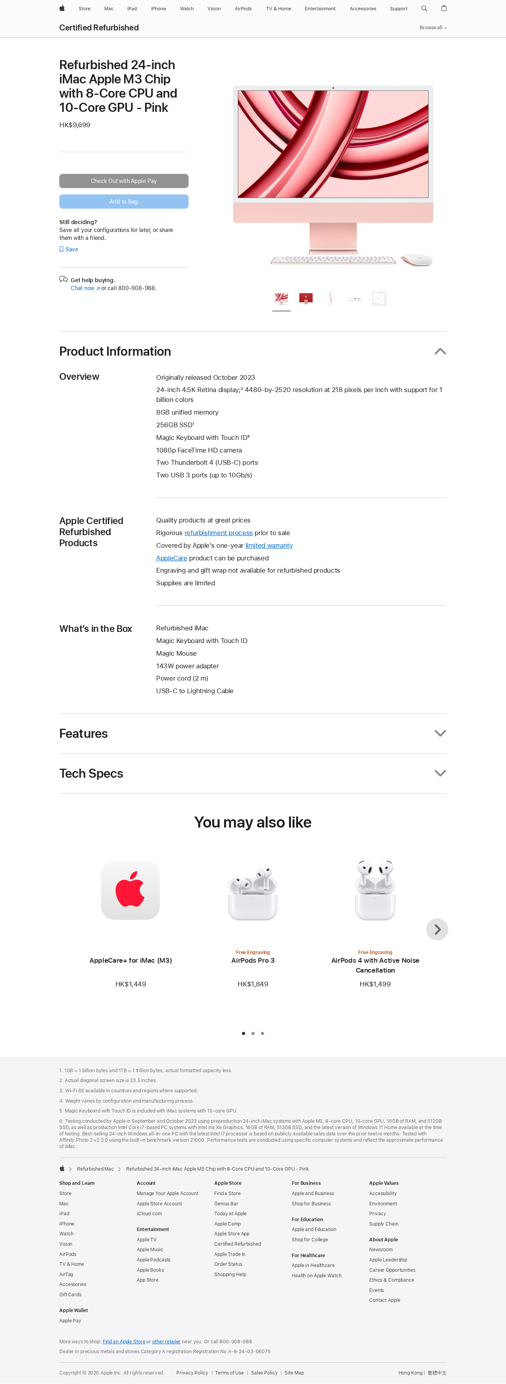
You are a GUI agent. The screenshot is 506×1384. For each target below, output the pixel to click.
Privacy (377, 1213)
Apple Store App (231, 1234)
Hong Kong (410, 1373)
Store (65, 1193)
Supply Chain (383, 1224)
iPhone (66, 1224)
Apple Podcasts (153, 1260)
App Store (148, 1280)
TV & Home (71, 1264)
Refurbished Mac (95, 1169)
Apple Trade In (229, 1254)
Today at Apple (230, 1213)
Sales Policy (264, 1373)
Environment (383, 1204)
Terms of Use (229, 1373)
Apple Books (150, 1270)
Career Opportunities (392, 1270)
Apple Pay (70, 1321)
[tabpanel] (334, 171)
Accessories (72, 1284)
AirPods (67, 1254)
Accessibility (382, 1193)
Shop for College (310, 1240)
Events (376, 1290)
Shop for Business (311, 1204)
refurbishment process (219, 533)
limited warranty (269, 545)
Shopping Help (230, 1274)
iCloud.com (149, 1213)
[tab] (281, 300)
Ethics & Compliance (391, 1280)
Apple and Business (313, 1193)
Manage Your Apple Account (167, 1193)
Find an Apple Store (124, 1341)
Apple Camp (227, 1224)
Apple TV (147, 1240)
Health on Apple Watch (316, 1275)
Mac (64, 1204)
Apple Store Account (159, 1204)
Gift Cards (70, 1294)
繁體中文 (437, 1373)
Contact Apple (384, 1300)
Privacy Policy (192, 1373)
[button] (424, 8)
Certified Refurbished (99, 27)
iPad (64, 1213)
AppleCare (171, 558)
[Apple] (62, 1168)
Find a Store (227, 1193)
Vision (65, 1244)
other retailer (166, 1341)
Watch (66, 1234)
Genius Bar (226, 1204)
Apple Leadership (388, 1260)
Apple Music (150, 1249)
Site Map (294, 1373)
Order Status (228, 1264)
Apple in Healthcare (313, 1265)
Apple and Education (314, 1229)
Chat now (85, 288)
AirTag (66, 1274)
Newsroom (381, 1249)
